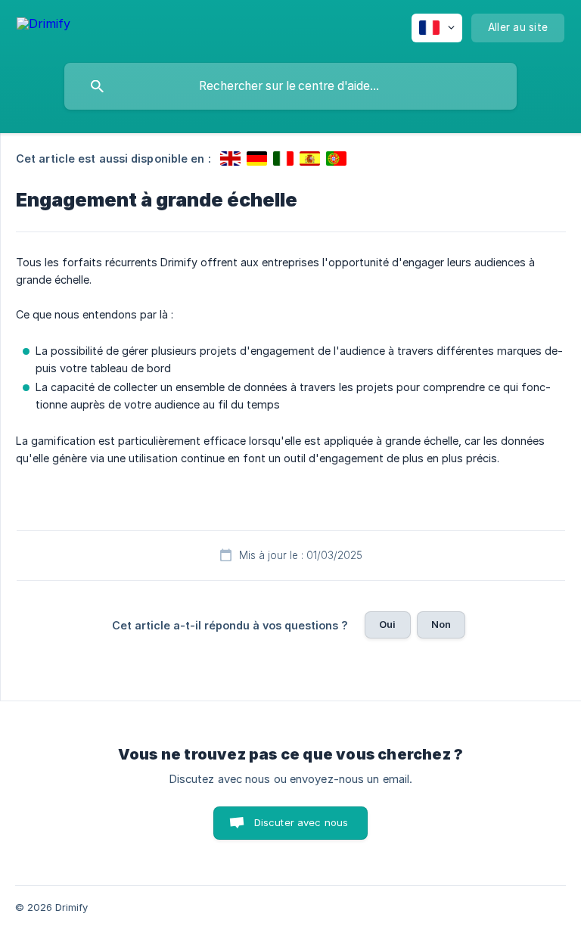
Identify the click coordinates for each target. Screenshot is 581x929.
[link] (230, 158)
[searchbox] (290, 86)
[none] (43, 26)
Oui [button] (387, 624)
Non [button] (441, 624)
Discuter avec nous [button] (301, 822)
